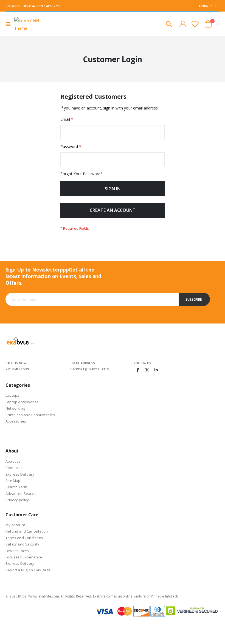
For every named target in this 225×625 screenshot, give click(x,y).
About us (13, 461)
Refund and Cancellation (26, 531)
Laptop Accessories (22, 401)
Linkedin (156, 370)
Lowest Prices (17, 550)
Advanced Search (20, 493)
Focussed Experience (23, 557)
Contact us (14, 467)
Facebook (138, 370)
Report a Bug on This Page (27, 570)
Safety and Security (22, 544)
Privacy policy (17, 499)
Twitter (147, 370)
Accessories (15, 421)
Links (203, 6)
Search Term (16, 486)
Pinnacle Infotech (164, 596)
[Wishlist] (195, 24)
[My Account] (182, 24)
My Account (15, 524)
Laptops (12, 395)
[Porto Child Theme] (29, 24)
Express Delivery (19, 474)
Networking (15, 408)
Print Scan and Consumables (30, 414)
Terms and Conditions (24, 537)
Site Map (13, 480)
